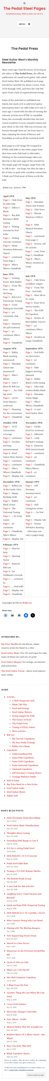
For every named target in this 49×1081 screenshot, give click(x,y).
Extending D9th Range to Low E (22, 840)
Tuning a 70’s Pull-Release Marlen (24, 870)
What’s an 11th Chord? (18, 969)
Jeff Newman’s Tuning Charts (26, 772)
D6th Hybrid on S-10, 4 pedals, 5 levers (26, 912)
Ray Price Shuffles (10, 644)
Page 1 (6, 199)
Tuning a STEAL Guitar (23, 727)
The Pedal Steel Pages (24, 8)
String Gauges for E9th (23, 715)
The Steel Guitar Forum (12, 670)
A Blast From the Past (17, 985)
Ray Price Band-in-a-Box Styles (22, 784)
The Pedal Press (20, 723)
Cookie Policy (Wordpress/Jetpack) (21, 1070)
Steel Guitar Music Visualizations (23, 825)
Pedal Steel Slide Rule (17, 863)
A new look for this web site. (20, 886)
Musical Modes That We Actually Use (25, 1026)
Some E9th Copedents (23, 757)
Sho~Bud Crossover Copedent (21, 977)
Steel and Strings (20, 708)
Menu (22, 24)
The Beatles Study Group (19, 878)
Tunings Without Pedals (24, 776)
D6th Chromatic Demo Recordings (23, 817)
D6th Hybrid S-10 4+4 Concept (22, 855)
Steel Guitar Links (15, 788)
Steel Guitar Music (10, 652)
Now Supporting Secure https (21, 935)
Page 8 (6, 264)
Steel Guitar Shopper (11, 661)
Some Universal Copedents (25, 765)
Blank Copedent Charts (18, 1053)
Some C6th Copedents (23, 761)
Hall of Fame (13, 780)
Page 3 (6, 215)
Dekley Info (12, 795)
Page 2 (6, 207)
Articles (10, 696)
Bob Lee (10, 734)
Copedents (12, 750)
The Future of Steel (21, 719)
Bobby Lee (27, 602)
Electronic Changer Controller (22, 1011)
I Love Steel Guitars (16, 1004)
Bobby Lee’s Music (21, 746)
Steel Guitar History (22, 712)
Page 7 (6, 256)
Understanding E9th (22, 753)
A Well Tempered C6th (23, 700)
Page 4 (6, 226)
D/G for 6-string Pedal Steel (20, 848)
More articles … (19, 731)
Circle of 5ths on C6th (17, 962)
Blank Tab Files (19, 704)
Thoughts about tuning (18, 832)
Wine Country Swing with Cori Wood (25, 920)
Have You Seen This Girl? (19, 1045)
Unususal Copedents (22, 769)
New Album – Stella (16, 1019)
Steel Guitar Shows (16, 791)
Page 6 (6, 245)
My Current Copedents (23, 738)
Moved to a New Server (18, 943)
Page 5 (6, 237)
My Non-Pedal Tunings (23, 742)
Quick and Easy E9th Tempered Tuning (26, 905)
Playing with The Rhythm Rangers (23, 928)
